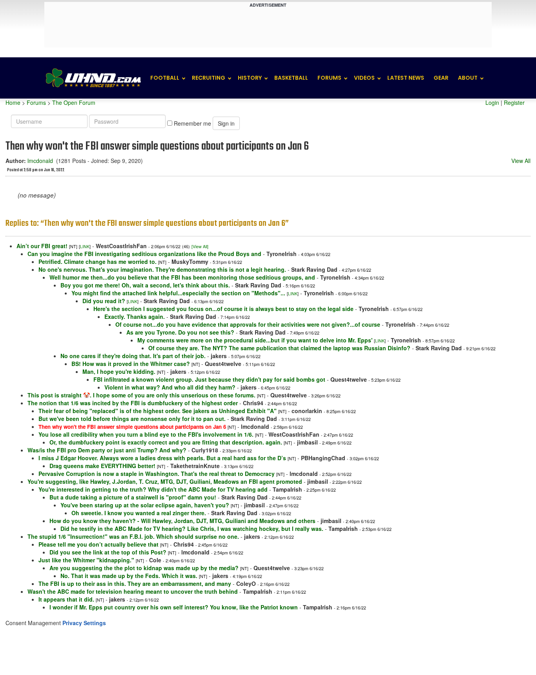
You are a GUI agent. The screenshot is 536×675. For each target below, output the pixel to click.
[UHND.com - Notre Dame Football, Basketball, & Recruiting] (93, 78)
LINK (84, 246)
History (250, 78)
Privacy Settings (84, 623)
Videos (364, 78)
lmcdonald (40, 161)
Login (492, 102)
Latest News (405, 78)
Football (164, 78)
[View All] (199, 246)
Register (514, 102)
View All (521, 161)
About (468, 78)
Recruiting (208, 78)
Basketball (291, 78)
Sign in (226, 123)
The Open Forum (73, 102)
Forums (329, 78)
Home (12, 102)
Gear (441, 78)
